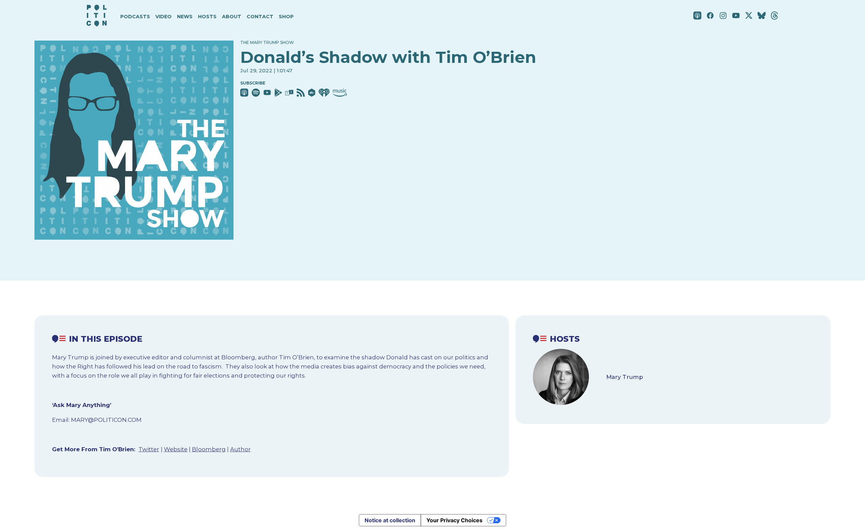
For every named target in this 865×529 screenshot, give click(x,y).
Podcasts (135, 17)
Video (163, 17)
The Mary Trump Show (267, 42)
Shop (286, 17)
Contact (260, 17)
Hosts (207, 17)
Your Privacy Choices (454, 520)
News (185, 17)
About (231, 17)
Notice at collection (390, 520)
